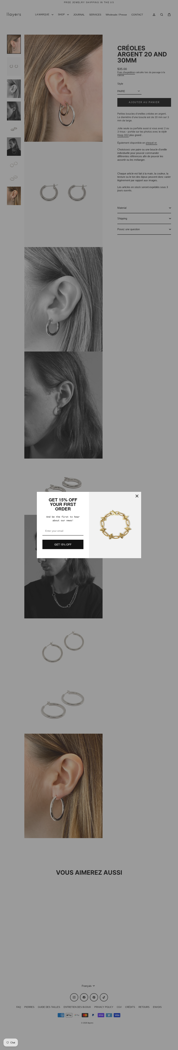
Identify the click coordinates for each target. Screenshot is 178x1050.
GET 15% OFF (62, 544)
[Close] (137, 496)
